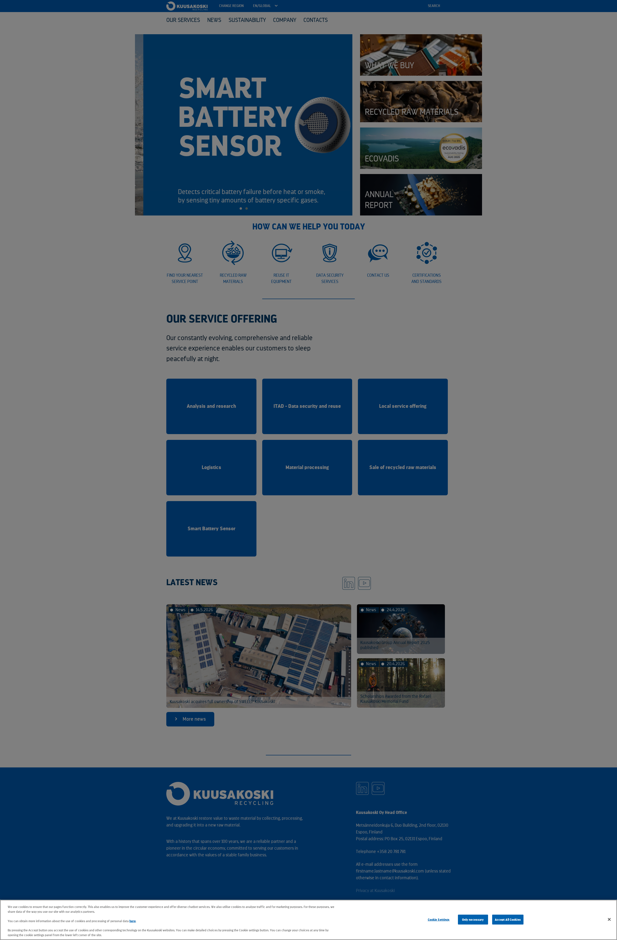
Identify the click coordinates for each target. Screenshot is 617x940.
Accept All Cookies (508, 919)
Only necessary (473, 919)
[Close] (609, 919)
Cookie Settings (439, 919)
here (132, 921)
